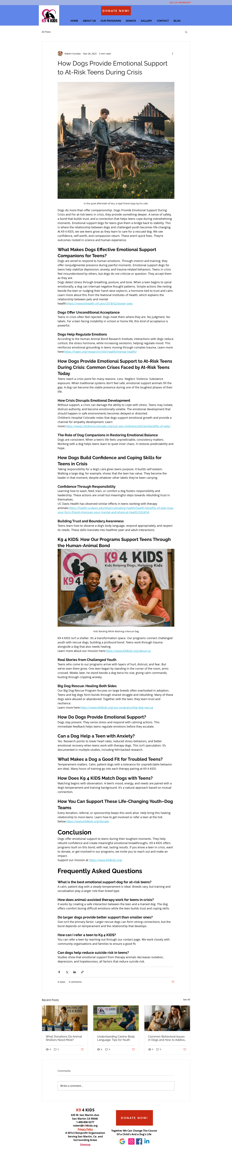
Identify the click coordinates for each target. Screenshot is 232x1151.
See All (186, 999)
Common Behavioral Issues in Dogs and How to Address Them (167, 1038)
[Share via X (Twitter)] (66, 972)
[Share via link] (82, 972)
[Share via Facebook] (59, 972)
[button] (186, 32)
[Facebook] (139, 1141)
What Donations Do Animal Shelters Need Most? (64, 1038)
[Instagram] (131, 1141)
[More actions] (172, 53)
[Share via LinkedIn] (74, 972)
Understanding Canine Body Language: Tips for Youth (116, 1038)
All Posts (46, 31)
